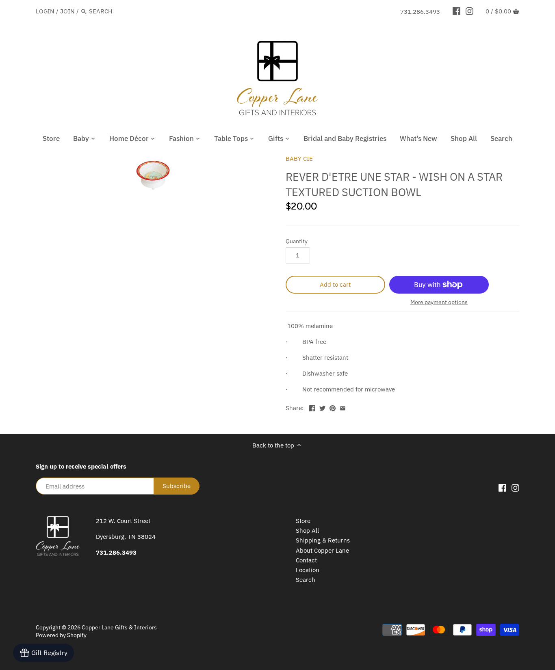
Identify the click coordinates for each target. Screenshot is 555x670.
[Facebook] (456, 11)
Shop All (307, 530)
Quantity (297, 241)
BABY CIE (299, 158)
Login (45, 11)
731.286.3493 (420, 11)
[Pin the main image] (333, 407)
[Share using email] (343, 407)
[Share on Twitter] (322, 407)
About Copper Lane (322, 550)
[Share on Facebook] (312, 407)
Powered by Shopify (61, 635)
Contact (306, 560)
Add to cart (335, 284)
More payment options (439, 302)
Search (305, 580)
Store (303, 521)
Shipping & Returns (323, 540)
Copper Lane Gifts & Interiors (119, 627)
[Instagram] (469, 11)
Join (67, 11)
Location (307, 570)
